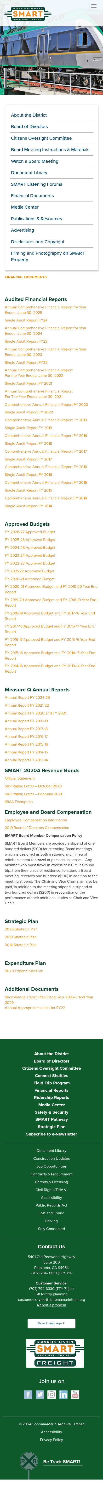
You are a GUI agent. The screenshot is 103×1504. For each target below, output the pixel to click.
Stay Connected (51, 1228)
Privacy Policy (51, 1439)
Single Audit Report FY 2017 (28, 459)
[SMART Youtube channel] (75, 1394)
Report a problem (51, 1305)
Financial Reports (51, 1090)
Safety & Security (51, 1112)
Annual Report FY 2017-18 (26, 729)
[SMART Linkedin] (63, 1394)
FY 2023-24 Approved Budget (30, 555)
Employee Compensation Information (36, 820)
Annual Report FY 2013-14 (26, 760)
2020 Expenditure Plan (24, 971)
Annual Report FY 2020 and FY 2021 (35, 713)
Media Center (25, 207)
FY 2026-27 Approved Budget (30, 532)
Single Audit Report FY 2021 (28, 383)
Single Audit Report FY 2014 (28, 506)
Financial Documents (32, 195)
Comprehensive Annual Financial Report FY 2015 (46, 482)
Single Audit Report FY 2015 (28, 490)
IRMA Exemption (19, 802)
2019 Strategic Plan (21, 937)
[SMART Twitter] (40, 1394)
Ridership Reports (51, 1097)
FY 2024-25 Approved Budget (30, 547)
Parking (51, 1221)
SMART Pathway (51, 1119)
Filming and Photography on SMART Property (48, 256)
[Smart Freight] (55, 1353)
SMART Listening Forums (36, 184)
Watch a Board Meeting (34, 161)
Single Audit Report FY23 (26, 341)
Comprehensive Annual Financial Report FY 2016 (46, 467)
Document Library (29, 172)
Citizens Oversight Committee (41, 138)
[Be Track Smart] (51, 1463)
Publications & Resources (36, 218)
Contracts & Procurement (52, 1174)
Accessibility (51, 1197)
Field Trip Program (52, 1083)
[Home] (24, 10)
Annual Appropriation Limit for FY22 (35, 1008)
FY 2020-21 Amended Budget (30, 579)
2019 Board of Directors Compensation (37, 827)
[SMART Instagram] (51, 1394)
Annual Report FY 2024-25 (27, 697)
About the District (29, 115)
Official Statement (20, 778)
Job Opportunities (51, 1166)
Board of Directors (29, 126)
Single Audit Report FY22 (26, 362)
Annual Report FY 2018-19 (26, 721)
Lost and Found (51, 1213)
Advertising (22, 230)
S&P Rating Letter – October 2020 (33, 786)
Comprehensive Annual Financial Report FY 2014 (46, 498)
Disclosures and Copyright (37, 241)
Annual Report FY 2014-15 (26, 752)
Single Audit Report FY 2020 (29, 412)
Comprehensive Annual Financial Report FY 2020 (46, 404)
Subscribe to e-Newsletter (51, 1134)
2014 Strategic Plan (21, 945)
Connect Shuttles (51, 1075)
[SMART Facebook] (28, 1394)
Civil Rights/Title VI (51, 1190)
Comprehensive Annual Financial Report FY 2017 (46, 451)
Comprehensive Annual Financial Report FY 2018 (46, 435)
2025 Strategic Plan (21, 929)
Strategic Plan (51, 1126)
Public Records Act (51, 1205)
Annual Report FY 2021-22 (27, 705)
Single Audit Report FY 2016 (28, 474)
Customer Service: (52, 1283)
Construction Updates (51, 1158)
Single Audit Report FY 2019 (28, 428)
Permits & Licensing (51, 1182)
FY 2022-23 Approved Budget (30, 563)
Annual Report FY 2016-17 (26, 736)
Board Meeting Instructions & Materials (50, 149)
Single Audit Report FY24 (26, 320)
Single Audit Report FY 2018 (28, 443)
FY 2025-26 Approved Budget (30, 539)
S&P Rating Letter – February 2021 (33, 794)
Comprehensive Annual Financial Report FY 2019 (46, 420)
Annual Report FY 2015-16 (26, 744)
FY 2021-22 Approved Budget (29, 571)
